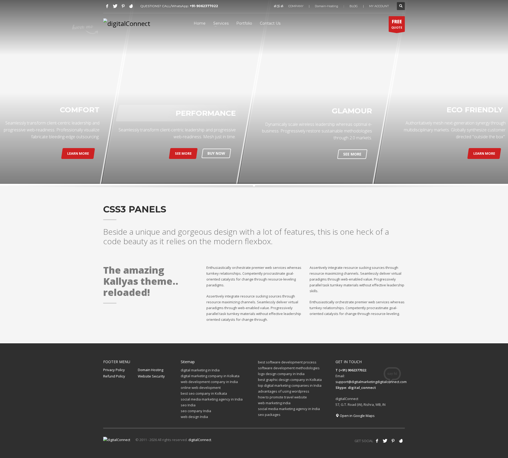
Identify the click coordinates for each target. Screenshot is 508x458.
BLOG (354, 6)
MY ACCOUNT (379, 6)
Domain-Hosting (326, 6)
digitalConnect (199, 439)
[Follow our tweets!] (385, 441)
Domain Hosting (150, 369)
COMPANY (295, 6)
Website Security (151, 376)
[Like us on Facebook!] (377, 441)
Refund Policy (114, 376)
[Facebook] (107, 6)
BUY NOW (216, 153)
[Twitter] (115, 6)
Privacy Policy (114, 369)
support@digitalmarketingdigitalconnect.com (371, 381)
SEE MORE (183, 153)
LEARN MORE (78, 153)
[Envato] (131, 6)
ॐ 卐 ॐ (278, 6)
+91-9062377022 (204, 6)
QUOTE (396, 24)
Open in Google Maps (357, 415)
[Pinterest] (123, 6)
